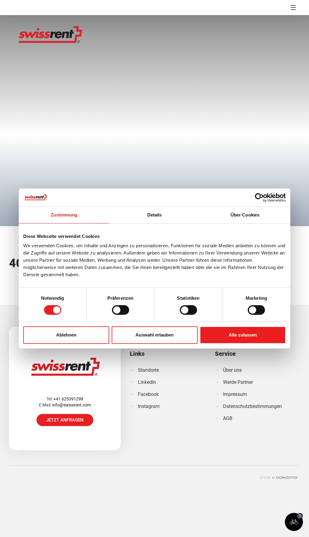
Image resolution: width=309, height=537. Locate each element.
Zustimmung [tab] (64, 214)
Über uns (232, 370)
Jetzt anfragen (65, 420)
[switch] (120, 310)
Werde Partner (238, 382)
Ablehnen (66, 334)
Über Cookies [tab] (245, 214)
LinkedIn (147, 382)
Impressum (235, 394)
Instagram (149, 406)
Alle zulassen (243, 334)
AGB (227, 418)
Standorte (148, 370)
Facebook (148, 394)
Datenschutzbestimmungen (252, 406)
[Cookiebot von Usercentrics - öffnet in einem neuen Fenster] (259, 197)
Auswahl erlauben (154, 334)
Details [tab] (154, 214)
